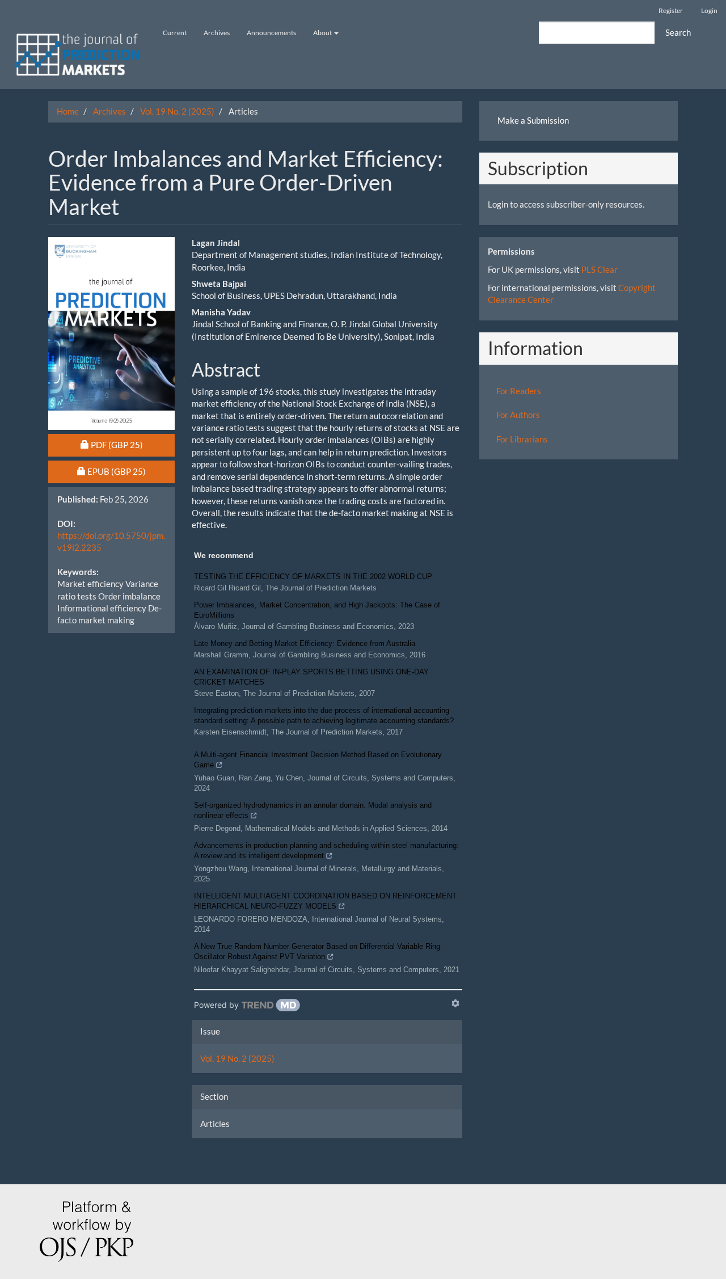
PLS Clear (599, 269)
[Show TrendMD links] (455, 1003)
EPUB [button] (131, 471)
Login (709, 10)
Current (175, 32)
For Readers (518, 391)
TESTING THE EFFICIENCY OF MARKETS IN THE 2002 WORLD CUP (313, 576)
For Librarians (522, 439)
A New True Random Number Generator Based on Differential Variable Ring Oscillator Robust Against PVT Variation (317, 951)
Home (68, 111)
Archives (217, 32)
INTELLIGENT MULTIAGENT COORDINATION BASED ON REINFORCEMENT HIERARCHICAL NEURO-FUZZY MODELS (325, 901)
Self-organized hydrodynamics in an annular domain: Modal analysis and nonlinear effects (313, 810)
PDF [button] (132, 444)
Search (678, 32)
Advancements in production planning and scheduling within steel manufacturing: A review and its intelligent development (326, 850)
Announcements (271, 32)
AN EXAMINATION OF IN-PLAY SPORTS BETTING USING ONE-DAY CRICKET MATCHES (311, 677)
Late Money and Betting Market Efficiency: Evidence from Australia (304, 643)
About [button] (323, 32)
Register (671, 10)
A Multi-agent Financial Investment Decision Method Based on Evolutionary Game (318, 759)
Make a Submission (533, 120)
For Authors (518, 415)
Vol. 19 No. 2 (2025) (177, 111)
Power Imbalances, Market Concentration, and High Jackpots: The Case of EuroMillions (317, 610)
